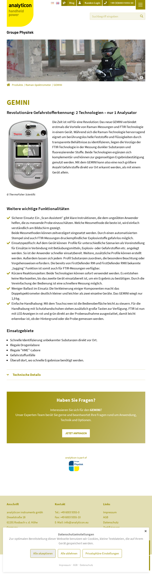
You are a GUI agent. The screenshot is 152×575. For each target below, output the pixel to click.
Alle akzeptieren (43, 553)
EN (57, 4)
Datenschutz (110, 522)
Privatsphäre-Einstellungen (102, 553)
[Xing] (78, 16)
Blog (71, 3)
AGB (105, 517)
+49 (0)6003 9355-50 (121, 3)
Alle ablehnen (69, 553)
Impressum (110, 512)
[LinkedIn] (73, 16)
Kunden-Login (92, 3)
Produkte (17, 85)
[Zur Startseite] (20, 17)
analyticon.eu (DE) (8, 85)
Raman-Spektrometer (38, 85)
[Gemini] (28, 155)
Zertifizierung (111, 527)
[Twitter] (84, 16)
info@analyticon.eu (76, 522)
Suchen (141, 16)
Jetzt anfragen (76, 433)
